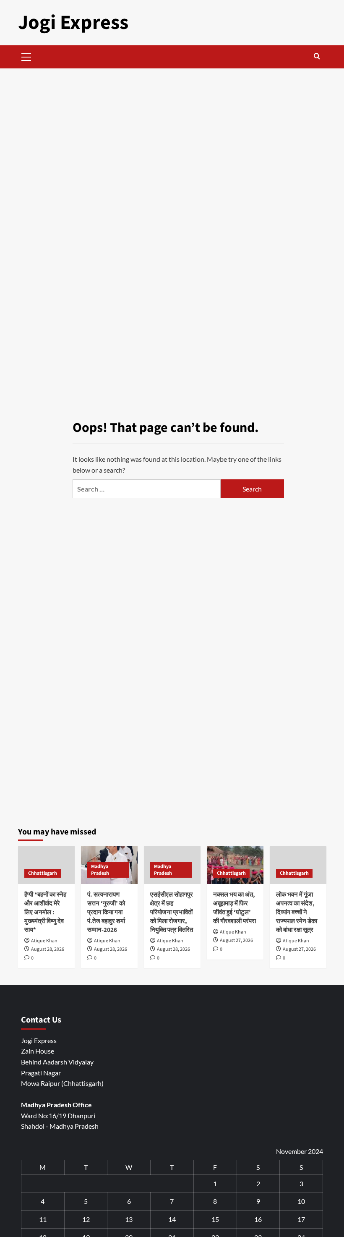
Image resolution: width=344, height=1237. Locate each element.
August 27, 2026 (236, 940)
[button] (26, 55)
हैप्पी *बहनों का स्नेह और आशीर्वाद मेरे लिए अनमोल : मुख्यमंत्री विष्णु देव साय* (45, 912)
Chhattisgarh (42, 873)
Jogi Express (73, 22)
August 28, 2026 (47, 949)
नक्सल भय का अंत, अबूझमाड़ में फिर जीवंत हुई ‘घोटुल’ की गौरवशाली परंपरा (234, 908)
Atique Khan (44, 940)
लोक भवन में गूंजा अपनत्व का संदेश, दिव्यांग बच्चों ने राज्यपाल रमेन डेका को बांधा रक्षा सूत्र (296, 912)
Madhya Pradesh (100, 870)
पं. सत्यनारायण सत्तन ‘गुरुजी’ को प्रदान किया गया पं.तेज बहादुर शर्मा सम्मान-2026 (106, 912)
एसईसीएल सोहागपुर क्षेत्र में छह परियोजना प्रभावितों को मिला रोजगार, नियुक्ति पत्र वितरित (171, 912)
